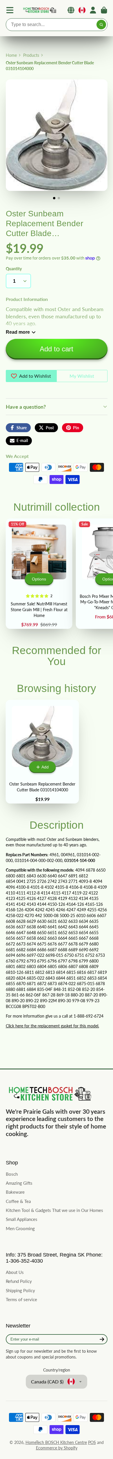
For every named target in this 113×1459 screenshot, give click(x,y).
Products (31, 55)
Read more (18, 332)
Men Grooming (20, 1228)
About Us (15, 1272)
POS (92, 1442)
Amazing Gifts (19, 1183)
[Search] (101, 25)
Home (11, 55)
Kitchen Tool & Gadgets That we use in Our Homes (54, 1210)
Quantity (14, 268)
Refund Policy (19, 1281)
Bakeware (15, 1192)
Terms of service (21, 1299)
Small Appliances (21, 1219)
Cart (104, 10)
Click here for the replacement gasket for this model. (52, 1025)
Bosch (12, 1174)
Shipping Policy (20, 1290)
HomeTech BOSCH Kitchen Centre (56, 1442)
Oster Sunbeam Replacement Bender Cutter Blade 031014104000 (42, 752)
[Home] (39, 10)
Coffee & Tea (18, 1201)
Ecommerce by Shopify (56, 1447)
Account (93, 10)
